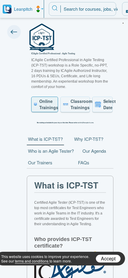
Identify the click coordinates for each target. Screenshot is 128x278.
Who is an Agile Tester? (51, 151)
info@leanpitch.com (86, 122)
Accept (108, 258)
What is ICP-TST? (45, 139)
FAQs (83, 162)
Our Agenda (94, 151)
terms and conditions (32, 260)
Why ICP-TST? (88, 139)
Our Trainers (40, 162)
